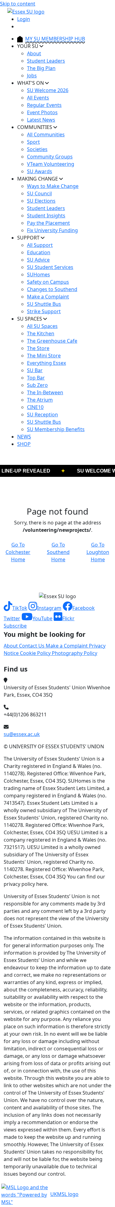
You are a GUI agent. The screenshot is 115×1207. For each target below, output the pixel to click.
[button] (15, 608)
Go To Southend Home (58, 552)
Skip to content (17, 3)
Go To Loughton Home (97, 552)
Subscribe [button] (15, 625)
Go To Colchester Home (18, 552)
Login (23, 19)
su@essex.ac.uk (22, 734)
